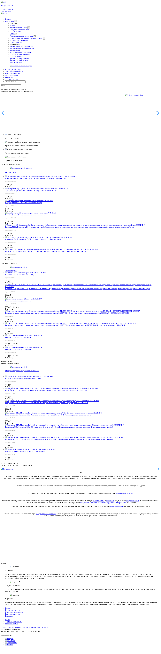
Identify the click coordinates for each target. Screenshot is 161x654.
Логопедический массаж (19, 60)
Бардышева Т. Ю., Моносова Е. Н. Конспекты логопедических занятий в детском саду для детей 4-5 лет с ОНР (46, 403)
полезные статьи (11, 624)
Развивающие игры (12, 73)
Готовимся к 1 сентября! (19, 40)
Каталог (8, 608)
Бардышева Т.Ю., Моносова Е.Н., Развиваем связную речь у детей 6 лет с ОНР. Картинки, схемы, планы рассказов (48, 415)
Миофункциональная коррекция (22, 48)
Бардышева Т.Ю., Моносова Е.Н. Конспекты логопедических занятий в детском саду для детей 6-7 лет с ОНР (46, 391)
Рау (86, 503)
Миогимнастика (16, 62)
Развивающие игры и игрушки (21, 36)
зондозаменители (132, 501)
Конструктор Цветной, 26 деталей (18, 337)
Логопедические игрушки (19, 58)
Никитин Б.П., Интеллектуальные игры (20, 275)
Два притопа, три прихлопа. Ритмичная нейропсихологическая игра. (31, 190)
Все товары (9, 21)
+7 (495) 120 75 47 (12, 79)
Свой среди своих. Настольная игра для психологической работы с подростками (35, 178)
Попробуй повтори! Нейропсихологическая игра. (23, 203)
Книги (12, 34)
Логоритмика (15, 50)
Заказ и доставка (11, 75)
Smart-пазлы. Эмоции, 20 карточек (18, 301)
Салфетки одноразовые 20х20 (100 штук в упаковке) (24, 451)
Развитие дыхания (16, 56)
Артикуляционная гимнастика (21, 52)
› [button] (156, 111)
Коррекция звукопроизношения (21, 46)
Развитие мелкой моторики (20, 54)
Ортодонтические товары (19, 30)
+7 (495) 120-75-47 (22, 627)
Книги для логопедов (13, 69)
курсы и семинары (117, 506)
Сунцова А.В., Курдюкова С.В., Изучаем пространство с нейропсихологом (33, 239)
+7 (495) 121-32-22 (8, 9)
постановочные (98, 501)
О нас (7, 620)
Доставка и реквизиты (13, 622)
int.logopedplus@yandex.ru (38, 627)
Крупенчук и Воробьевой (116, 503)
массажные (110, 501)
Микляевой (102, 503)
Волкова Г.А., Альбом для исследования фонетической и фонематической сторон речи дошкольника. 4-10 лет (46, 251)
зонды (82, 503)
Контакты (9, 77)
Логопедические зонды (18, 27)
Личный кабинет (7, 11)
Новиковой (92, 503)
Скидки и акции (16, 42)
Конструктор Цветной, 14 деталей (18, 349)
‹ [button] (2, 111)
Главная (8, 19)
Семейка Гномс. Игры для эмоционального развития (25, 215)
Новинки (13, 25)
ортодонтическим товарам (46, 514)
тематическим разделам (124, 493)
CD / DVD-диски (16, 31)
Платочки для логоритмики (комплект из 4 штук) (23, 378)
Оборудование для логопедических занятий (26, 38)
